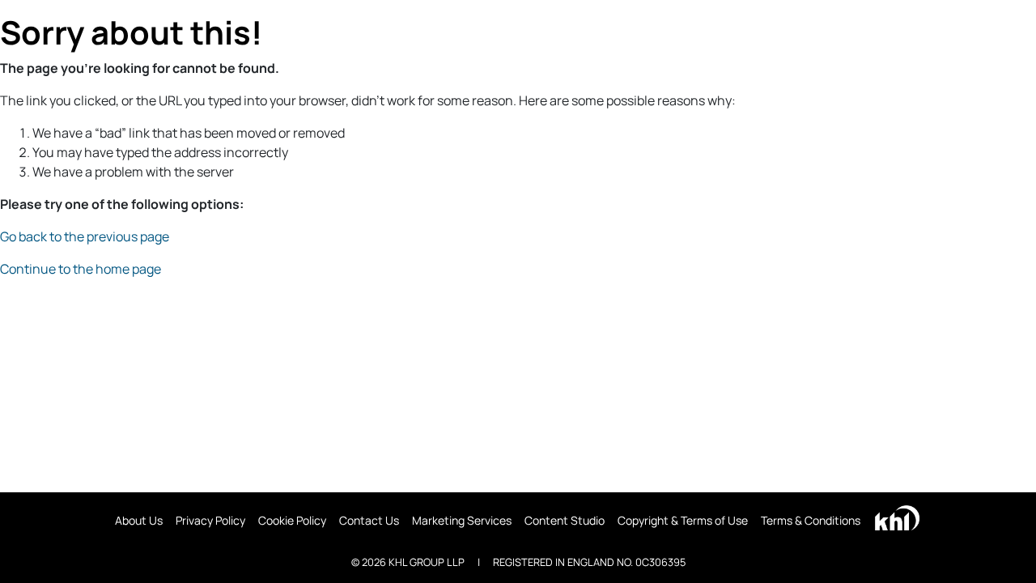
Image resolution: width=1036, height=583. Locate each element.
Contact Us (369, 520)
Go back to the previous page (84, 236)
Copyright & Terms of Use (683, 520)
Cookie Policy (292, 520)
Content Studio (564, 520)
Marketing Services (462, 520)
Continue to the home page (80, 269)
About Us (139, 520)
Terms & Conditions (810, 520)
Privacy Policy (210, 520)
